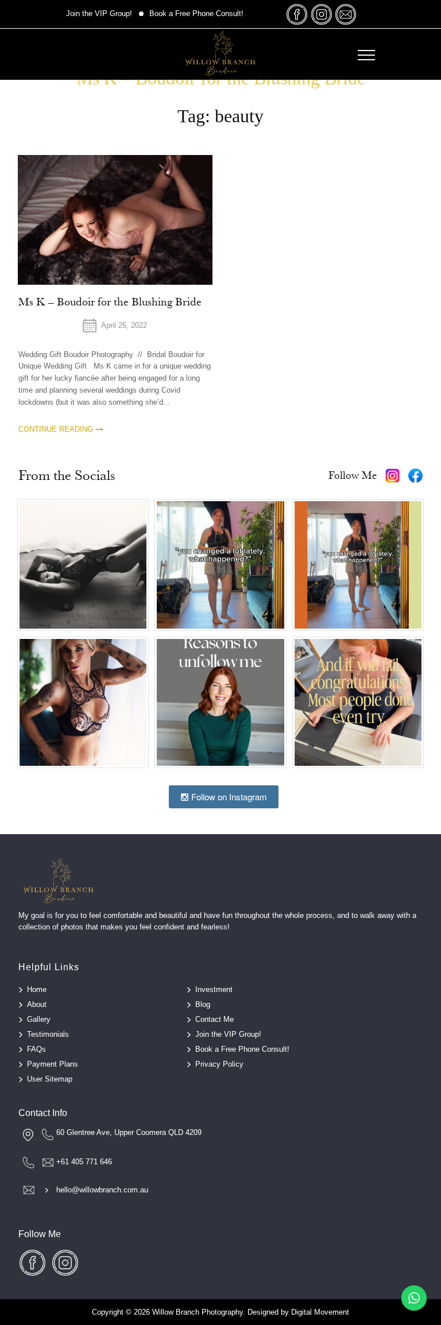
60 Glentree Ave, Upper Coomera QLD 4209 (129, 1132)
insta (321, 14)
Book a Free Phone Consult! (196, 13)
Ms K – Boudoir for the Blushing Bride (110, 302)
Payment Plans (52, 1064)
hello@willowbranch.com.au (102, 1189)
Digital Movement (320, 1312)
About (37, 1004)
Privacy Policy (219, 1064)
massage (346, 14)
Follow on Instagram (228, 797)
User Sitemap (49, 1079)
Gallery (39, 1019)
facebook (297, 14)
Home (37, 989)
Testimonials (48, 1034)
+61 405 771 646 (84, 1161)
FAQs (36, 1049)
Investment (214, 989)
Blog (202, 1004)
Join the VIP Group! (99, 13)
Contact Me (214, 1019)
